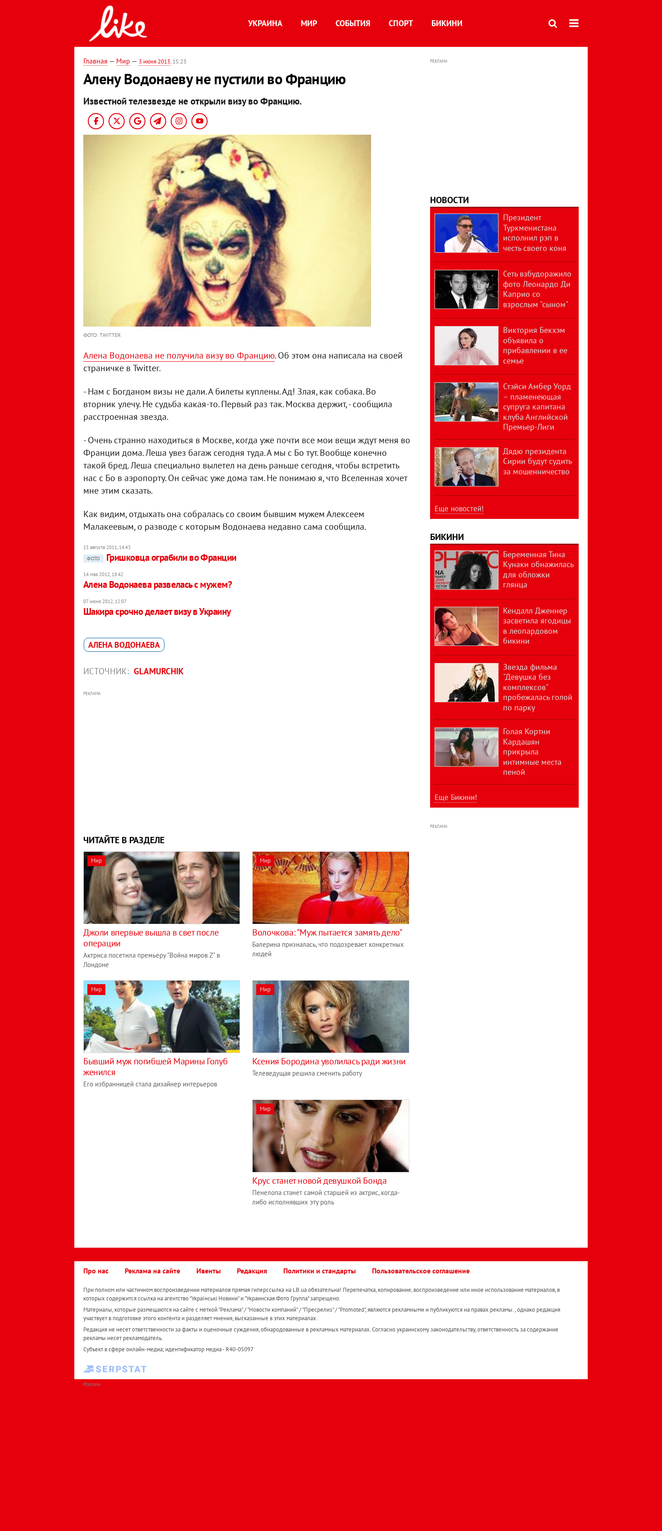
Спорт (401, 23)
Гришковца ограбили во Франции (161, 557)
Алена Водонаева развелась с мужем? (157, 584)
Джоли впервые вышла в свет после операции (150, 938)
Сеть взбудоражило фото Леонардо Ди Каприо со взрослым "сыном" (537, 288)
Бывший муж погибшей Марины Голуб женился (155, 1066)
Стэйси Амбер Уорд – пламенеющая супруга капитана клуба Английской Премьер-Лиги (537, 406)
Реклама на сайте (152, 1270)
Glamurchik (159, 671)
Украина (265, 23)
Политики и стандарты (319, 1270)
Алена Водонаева (124, 645)
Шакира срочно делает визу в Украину (157, 611)
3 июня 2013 (154, 61)
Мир (309, 23)
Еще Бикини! (456, 797)
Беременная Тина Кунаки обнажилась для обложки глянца (538, 569)
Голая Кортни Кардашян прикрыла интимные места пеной (532, 751)
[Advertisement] (246, 762)
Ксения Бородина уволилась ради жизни (329, 1061)
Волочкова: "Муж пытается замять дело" (327, 932)
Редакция (252, 1270)
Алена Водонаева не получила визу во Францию (179, 355)
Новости (449, 200)
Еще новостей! (459, 508)
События (353, 23)
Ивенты (208, 1270)
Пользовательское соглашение (421, 1270)
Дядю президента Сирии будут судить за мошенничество (537, 461)
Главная (95, 60)
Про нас (96, 1270)
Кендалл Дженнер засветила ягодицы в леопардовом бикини (537, 625)
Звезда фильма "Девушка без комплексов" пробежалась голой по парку (537, 687)
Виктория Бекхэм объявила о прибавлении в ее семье (535, 345)
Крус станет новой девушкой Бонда (319, 1180)
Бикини (446, 23)
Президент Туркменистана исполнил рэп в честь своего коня (535, 232)
